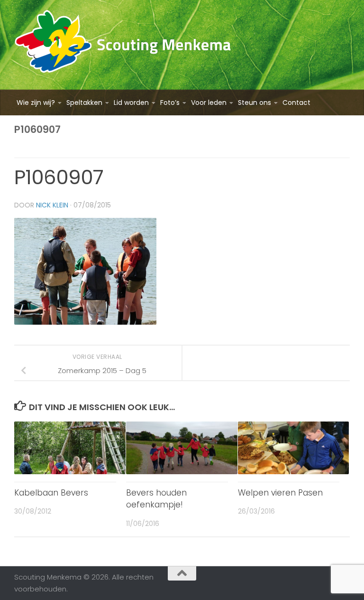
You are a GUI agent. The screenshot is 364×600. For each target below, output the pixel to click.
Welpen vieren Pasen (280, 492)
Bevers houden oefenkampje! (156, 499)
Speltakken (84, 102)
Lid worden (131, 102)
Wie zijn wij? (36, 102)
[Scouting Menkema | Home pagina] (123, 44)
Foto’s (170, 102)
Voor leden (209, 102)
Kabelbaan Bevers (51, 492)
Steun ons (254, 102)
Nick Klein (52, 205)
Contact (296, 102)
